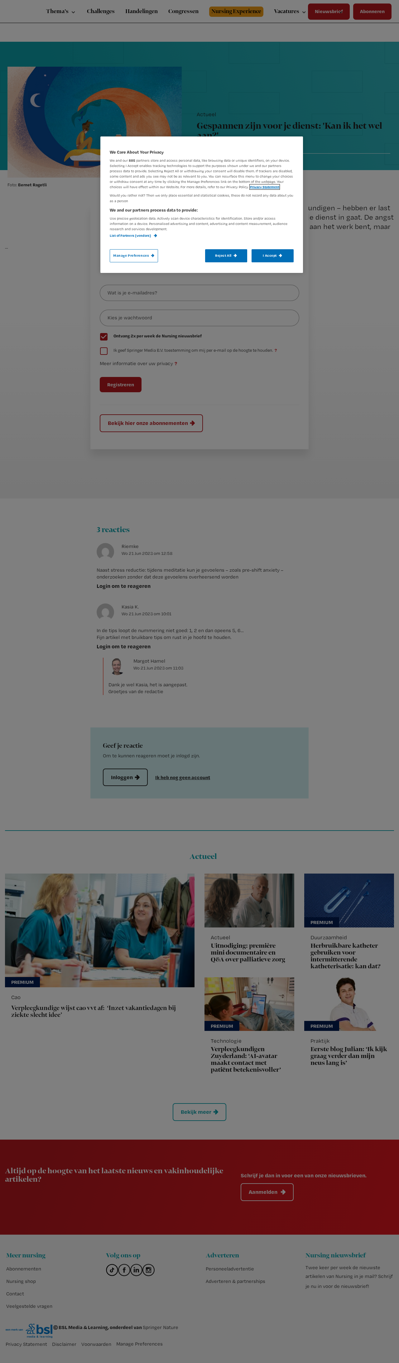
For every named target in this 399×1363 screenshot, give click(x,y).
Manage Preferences (131, 255)
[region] (201, 204)
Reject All (223, 255)
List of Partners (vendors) (131, 235)
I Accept (270, 255)
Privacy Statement (264, 187)
